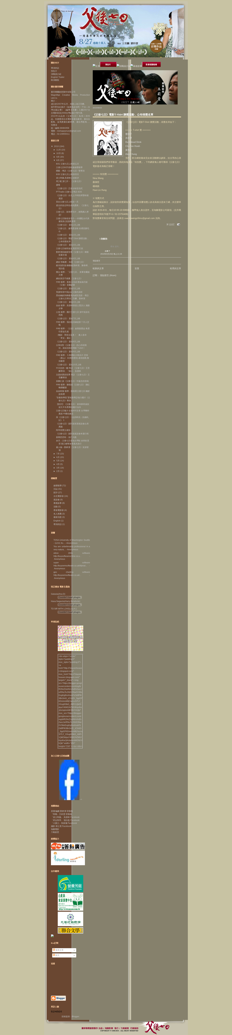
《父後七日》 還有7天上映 (68, 318)
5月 (58, 460)
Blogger (75, 1016)
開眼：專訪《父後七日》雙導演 (70, 171)
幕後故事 (57, 503)
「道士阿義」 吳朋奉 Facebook (65, 817)
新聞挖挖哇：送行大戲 (66, 437)
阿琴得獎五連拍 (63, 430)
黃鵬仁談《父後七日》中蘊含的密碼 (72, 381)
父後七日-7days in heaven (63, 11)
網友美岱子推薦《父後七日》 (69, 278)
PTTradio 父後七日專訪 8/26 (69, 192)
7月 (58, 454)
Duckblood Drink (133, 142)
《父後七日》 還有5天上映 (68, 288)
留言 (57, 955)
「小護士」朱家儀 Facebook (64, 823)
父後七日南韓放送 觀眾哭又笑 (69, 248)
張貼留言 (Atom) (108, 275)
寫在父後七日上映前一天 (67, 202)
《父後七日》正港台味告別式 (69, 188)
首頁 (137, 268)
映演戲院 (55, 80)
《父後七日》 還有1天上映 (68, 225)
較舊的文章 (175, 268)
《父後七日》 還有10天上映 (68, 364)
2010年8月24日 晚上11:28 (111, 254)
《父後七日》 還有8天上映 (68, 341)
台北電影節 (58, 496)
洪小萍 (128, 138)
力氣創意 (55, 832)
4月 (58, 464)
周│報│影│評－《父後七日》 (69, 181)
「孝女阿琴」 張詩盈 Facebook (65, 820)
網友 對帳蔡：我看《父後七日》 (70, 262)
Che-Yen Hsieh (132, 146)
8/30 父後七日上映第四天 (67, 174)
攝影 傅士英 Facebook (61, 826)
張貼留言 (96, 261)
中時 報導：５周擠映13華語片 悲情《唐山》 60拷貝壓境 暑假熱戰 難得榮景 (72, 358)
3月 (58, 468)
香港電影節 (58, 510)
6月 (58, 457)
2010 (56, 146)
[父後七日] (69, 799)
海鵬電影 (55, 829)
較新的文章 (98, 268)
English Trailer (57, 77)
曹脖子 (128, 134)
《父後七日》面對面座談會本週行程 (72, 434)
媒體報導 (57, 485)
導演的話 (55, 68)
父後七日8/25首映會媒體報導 (69, 167)
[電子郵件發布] (178, 224)
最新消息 (57, 517)
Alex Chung (131, 154)
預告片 (54, 71)
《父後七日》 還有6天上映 (68, 302)
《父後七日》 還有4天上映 (68, 258)
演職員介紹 (56, 74)
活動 (55, 506)
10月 (58, 153)
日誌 (55, 489)
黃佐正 (128, 150)
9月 (58, 157)
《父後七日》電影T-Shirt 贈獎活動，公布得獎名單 (123, 114)
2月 (58, 471)
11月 (58, 150)
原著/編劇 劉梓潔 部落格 (62, 811)
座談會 (56, 500)
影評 (55, 492)
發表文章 (59, 950)
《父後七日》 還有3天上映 (68, 245)
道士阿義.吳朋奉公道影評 (67, 178)
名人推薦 (57, 514)
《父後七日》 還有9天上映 (68, 351)
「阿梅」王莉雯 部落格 (61, 814)
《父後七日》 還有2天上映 (68, 235)
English (56, 521)
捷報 (58, 185)
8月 (58, 160)
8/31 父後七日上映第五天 (67, 164)
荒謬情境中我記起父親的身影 (69, 292)
